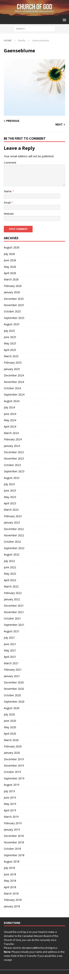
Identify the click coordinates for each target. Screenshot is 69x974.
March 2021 (11, 663)
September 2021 (14, 625)
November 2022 (14, 535)
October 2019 (12, 772)
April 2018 (10, 887)
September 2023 (14, 471)
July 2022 (9, 561)
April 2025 (10, 350)
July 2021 (9, 637)
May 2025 (10, 343)
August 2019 (11, 784)
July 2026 (9, 254)
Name (8, 191)
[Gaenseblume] (34, 113)
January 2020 (12, 752)
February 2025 (13, 362)
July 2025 (9, 331)
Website (9, 213)
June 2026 (10, 260)
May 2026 (10, 267)
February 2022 (13, 593)
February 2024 (13, 439)
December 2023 (14, 452)
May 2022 (10, 573)
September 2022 (14, 548)
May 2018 (10, 880)
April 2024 (10, 426)
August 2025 (11, 324)
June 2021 (10, 644)
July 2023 (9, 484)
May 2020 (10, 727)
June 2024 (10, 414)
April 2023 (10, 503)
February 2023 (13, 516)
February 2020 (13, 746)
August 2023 (11, 478)
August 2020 (11, 708)
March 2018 (11, 893)
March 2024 (11, 433)
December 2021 (14, 605)
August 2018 (11, 861)
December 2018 (14, 836)
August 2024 (11, 401)
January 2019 (12, 829)
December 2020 (14, 682)
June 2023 (10, 490)
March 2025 (11, 356)
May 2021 (10, 650)
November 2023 (14, 458)
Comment (10, 162)
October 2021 (12, 618)
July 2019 (9, 791)
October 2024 (12, 388)
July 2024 (9, 407)
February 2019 (13, 823)
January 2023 (12, 522)
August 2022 (11, 554)
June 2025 (10, 337)
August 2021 (11, 631)
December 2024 (14, 375)
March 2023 (11, 509)
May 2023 (10, 497)
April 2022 (10, 580)
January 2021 (12, 676)
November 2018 (14, 842)
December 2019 (14, 759)
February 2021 (13, 669)
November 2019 (14, 765)
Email (7, 202)
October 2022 (12, 541)
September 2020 (14, 701)
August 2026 (11, 247)
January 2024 (12, 446)
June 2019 (10, 797)
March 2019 (11, 816)
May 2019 (10, 804)
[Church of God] (34, 14)
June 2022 (10, 567)
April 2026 (10, 273)
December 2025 (14, 299)
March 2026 (11, 279)
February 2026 (13, 286)
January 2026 (12, 292)
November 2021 (14, 612)
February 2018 (13, 900)
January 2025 (12, 369)
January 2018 (12, 906)
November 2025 (14, 305)
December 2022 (14, 529)
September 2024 (14, 394)
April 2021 (10, 657)
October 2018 (12, 848)
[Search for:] (34, 28)
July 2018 (9, 868)
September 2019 (14, 778)
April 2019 (10, 810)
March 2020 (11, 740)
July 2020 (9, 714)
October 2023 (12, 465)
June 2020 (10, 721)
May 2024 (10, 420)
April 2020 (10, 733)
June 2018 (10, 874)
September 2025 (14, 318)
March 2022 (11, 586)
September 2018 (14, 855)
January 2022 (12, 599)
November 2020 (14, 689)
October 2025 (12, 311)
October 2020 (12, 695)
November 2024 (14, 382)
